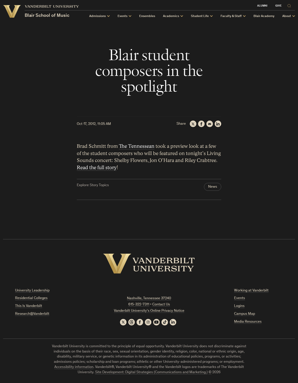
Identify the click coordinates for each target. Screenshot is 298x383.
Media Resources (248, 322)
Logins (239, 306)
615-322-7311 (138, 304)
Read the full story (96, 168)
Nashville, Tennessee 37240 (149, 298)
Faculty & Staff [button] (231, 16)
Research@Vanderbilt (32, 314)
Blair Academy (263, 16)
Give (278, 6)
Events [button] (122, 16)
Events (239, 298)
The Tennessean (136, 146)
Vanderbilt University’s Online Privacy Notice (149, 311)
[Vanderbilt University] (149, 263)
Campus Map (244, 314)
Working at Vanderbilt (251, 291)
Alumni (262, 6)
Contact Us (161, 304)
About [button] (286, 16)
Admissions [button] (97, 16)
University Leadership (32, 291)
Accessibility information (73, 367)
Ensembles (147, 16)
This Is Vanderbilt (28, 306)
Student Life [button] (200, 16)
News (212, 187)
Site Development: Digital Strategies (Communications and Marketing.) (151, 372)
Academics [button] (171, 16)
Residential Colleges (31, 298)
